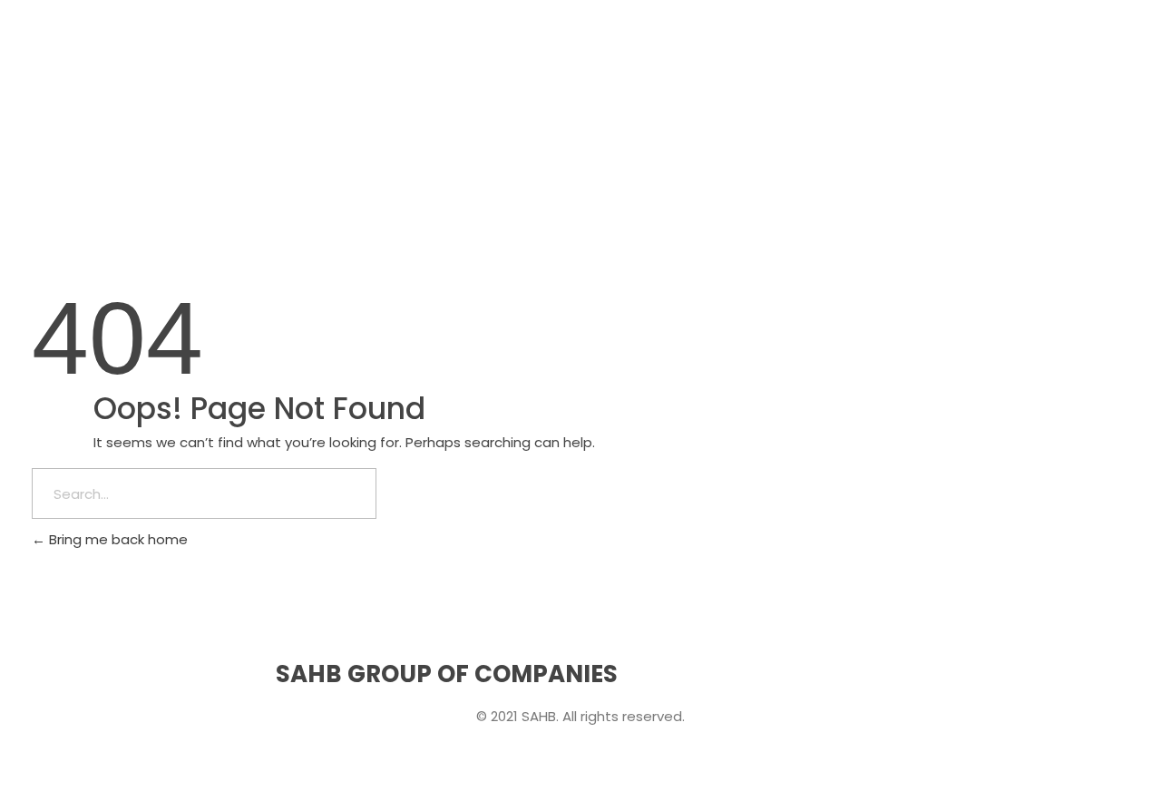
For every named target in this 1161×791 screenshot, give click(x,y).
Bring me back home (116, 539)
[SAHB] (86, 54)
